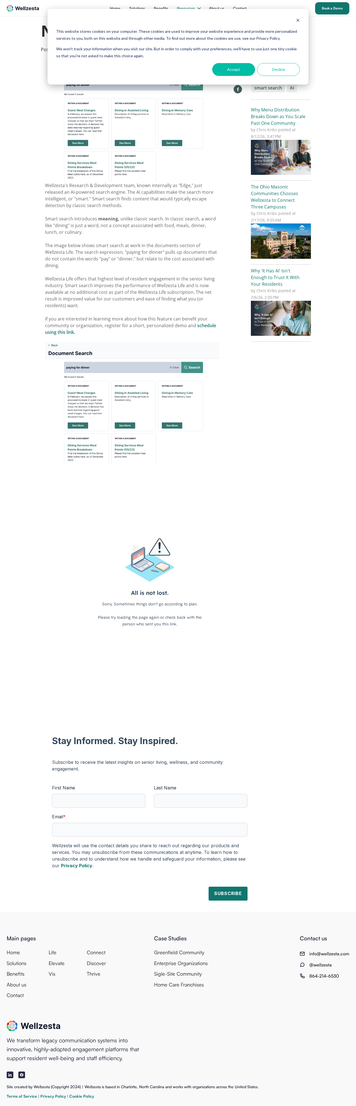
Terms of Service (22, 1096)
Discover (96, 963)
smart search (268, 88)
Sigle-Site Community (178, 974)
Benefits (161, 8)
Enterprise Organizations (181, 963)
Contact (239, 8)
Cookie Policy (81, 1096)
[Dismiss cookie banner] (298, 21)
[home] (23, 8)
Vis (52, 974)
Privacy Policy (76, 865)
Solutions (137, 8)
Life (52, 952)
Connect (96, 952)
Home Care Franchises (179, 984)
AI (292, 88)
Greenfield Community (179, 952)
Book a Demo (332, 8)
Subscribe (228, 893)
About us (216, 8)
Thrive (93, 974)
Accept (233, 69)
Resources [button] (186, 8)
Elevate (57, 963)
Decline (278, 69)
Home (115, 8)
